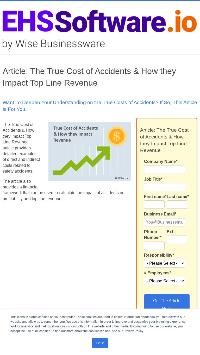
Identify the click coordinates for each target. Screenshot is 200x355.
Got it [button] (100, 343)
